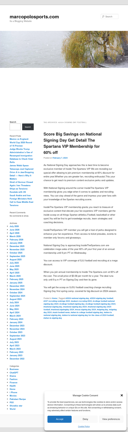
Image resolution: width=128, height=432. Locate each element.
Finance (13, 382)
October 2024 (16, 292)
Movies (13, 395)
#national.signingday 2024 (62, 309)
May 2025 (14, 269)
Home (54, 298)
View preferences (111, 419)
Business (14, 369)
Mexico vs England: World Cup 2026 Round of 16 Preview (21, 142)
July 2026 (14, 226)
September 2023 (17, 335)
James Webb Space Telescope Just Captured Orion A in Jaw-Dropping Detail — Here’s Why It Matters (22, 172)
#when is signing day (53, 318)
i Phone (13, 392)
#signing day (102, 309)
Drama (13, 375)
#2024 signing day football (101, 298)
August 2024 (16, 299)
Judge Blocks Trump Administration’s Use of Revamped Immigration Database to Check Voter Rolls (21, 155)
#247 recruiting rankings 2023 (57, 301)
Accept (59, 419)
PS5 (12, 402)
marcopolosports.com (34, 16)
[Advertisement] (64, 91)
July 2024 (14, 302)
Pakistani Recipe (18, 399)
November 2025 (17, 249)
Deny (85, 419)
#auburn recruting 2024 (81, 301)
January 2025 (16, 282)
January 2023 (16, 355)
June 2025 (14, 265)
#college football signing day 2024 (101, 303)
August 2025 (16, 259)
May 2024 (14, 309)
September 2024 (17, 295)
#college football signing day (72, 303)
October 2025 (16, 252)
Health (13, 385)
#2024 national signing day (77, 298)
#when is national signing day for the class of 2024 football (88, 315)
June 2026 (14, 229)
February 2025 (16, 279)
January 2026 (16, 242)
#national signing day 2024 (75, 306)
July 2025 (14, 262)
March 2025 (15, 275)
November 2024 (17, 289)
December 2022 (17, 358)
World (12, 408)
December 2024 (17, 285)
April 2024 (14, 312)
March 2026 (15, 236)
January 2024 (16, 322)
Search (13, 121)
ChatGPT (14, 372)
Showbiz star (16, 405)
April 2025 (14, 272)
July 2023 (14, 342)
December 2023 (17, 325)
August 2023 (16, 338)
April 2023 (14, 345)
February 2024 (16, 318)
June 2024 (14, 305)
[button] (121, 395)
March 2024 (15, 315)
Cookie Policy (84, 426)
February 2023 (16, 352)
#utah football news (61, 312)
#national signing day (53, 306)
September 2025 (17, 256)
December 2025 (17, 246)
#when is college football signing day (87, 312)
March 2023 (15, 348)
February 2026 (16, 239)
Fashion (13, 379)
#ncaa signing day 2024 (85, 309)
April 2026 (14, 232)
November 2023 (17, 328)
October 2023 (16, 332)
